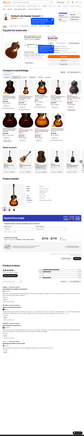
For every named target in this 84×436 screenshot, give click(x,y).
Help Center (78, 6)
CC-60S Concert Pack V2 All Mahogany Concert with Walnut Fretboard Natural (41, 167)
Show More (29, 202)
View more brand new (74, 43)
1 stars (40, 277)
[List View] (64, 72)
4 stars (40, 271)
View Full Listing (29, 62)
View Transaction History (73, 246)
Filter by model (7, 226)
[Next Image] (22, 195)
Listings (5, 26)
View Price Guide (66, 258)
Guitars (13, 6)
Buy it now (64, 56)
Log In (80, 2)
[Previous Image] (5, 195)
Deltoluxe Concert (55, 165)
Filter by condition (40, 226)
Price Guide (34, 26)
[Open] (33, 229)
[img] (38, 45)
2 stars (40, 275)
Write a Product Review (10, 275)
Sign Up (76, 2)
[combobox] (18, 229)
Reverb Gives (72, 6)
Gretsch (41, 186)
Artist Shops (65, 6)
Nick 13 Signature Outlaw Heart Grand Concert (72, 166)
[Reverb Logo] (6, 2)
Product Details (24, 26)
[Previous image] (6, 50)
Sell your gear (60, 2)
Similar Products (13, 26)
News (54, 6)
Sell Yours (77, 258)
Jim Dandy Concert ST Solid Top (9, 166)
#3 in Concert (20, 18)
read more (67, 313)
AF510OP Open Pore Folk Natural (25, 166)
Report (5, 299)
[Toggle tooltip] (28, 30)
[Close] (52, 46)
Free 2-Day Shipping (52, 40)
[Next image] (19, 50)
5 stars (40, 269)
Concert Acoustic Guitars (45, 200)
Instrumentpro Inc (31, 45)
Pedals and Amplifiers (21, 6)
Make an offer (63, 64)
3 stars (40, 273)
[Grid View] (62, 72)
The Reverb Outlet (7, 6)
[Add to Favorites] (42, 16)
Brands (50, 6)
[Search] (51, 2)
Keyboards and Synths (32, 6)
